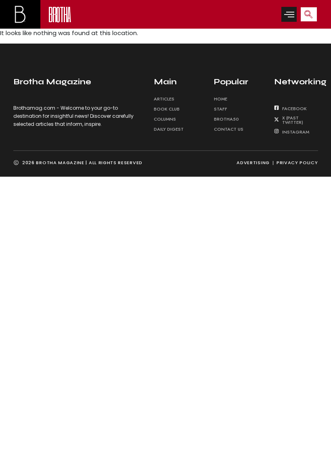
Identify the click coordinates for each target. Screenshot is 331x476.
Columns (165, 119)
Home (220, 99)
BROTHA (59, 14)
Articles (164, 99)
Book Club (167, 109)
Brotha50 (226, 119)
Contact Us (228, 129)
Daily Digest (169, 129)
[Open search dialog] (309, 14)
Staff (220, 109)
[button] (289, 14)
